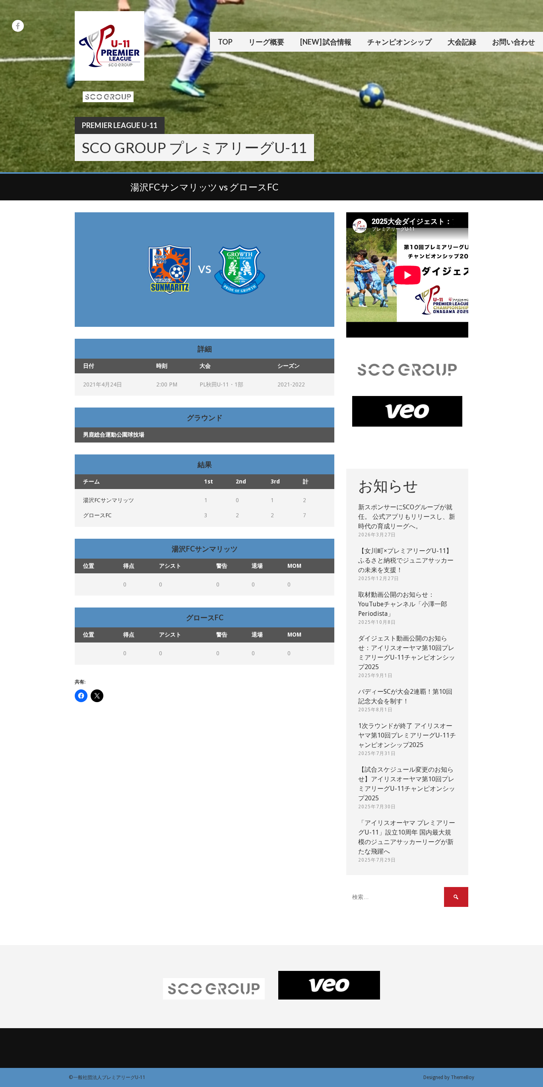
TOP (225, 41)
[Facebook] (18, 26)
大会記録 (462, 41)
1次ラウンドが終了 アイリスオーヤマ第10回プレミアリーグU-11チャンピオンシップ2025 (407, 735)
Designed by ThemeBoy (448, 1077)
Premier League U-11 (119, 125)
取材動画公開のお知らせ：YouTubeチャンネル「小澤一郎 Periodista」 (402, 604)
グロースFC (97, 515)
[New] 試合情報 (325, 41)
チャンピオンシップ (399, 41)
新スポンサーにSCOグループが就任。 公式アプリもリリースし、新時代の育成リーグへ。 (406, 516)
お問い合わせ (513, 41)
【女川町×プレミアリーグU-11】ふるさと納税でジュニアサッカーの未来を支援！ (406, 560)
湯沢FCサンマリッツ (108, 500)
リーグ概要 (266, 41)
